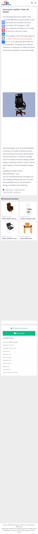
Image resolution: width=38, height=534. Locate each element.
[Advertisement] (19, 73)
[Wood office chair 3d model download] (28, 228)
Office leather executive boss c (9, 219)
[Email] (3, 38)
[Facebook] (3, 22)
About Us (22, 525)
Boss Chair (11, 42)
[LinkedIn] (3, 34)
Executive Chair (8, 192)
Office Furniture (19, 39)
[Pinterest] (3, 30)
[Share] (3, 42)
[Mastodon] (3, 26)
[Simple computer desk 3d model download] (28, 208)
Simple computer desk (28, 219)
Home (4, 525)
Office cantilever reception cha (9, 239)
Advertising (19, 527)
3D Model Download (13, 525)
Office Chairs (7, 39)
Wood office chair (26, 238)
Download (20, 333)
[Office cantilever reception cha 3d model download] (10, 228)
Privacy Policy (30, 525)
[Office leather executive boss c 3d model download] (10, 208)
